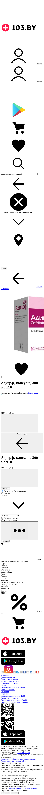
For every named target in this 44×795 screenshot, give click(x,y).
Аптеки (9, 42)
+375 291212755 (23, 753)
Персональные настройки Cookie (14, 700)
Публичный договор (9, 683)
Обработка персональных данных (14, 702)
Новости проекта (8, 677)
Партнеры (5, 694)
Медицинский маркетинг (11, 681)
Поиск (8, 40)
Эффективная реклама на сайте (13, 761)
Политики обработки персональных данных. (19, 759)
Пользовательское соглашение (13, 688)
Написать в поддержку (10, 698)
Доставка (4, 685)
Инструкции (11, 44)
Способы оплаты (8, 690)
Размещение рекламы (9, 679)
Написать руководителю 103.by (13, 696)
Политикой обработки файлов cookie (22, 788)
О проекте (5, 675)
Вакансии (5, 692)
